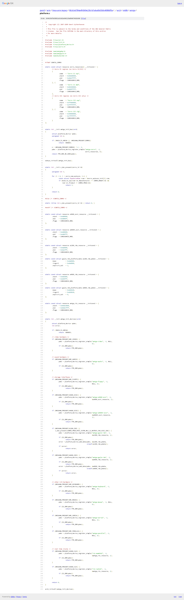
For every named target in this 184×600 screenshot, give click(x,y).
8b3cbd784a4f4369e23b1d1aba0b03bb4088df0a (91, 10)
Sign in (179, 3)
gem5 (42, 10)
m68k (125, 10)
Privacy (18, 597)
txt (175, 597)
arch (119, 10)
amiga (132, 10)
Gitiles (13, 597)
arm (48, 10)
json (180, 597)
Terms (24, 597)
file (83, 18)
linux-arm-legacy (59, 10)
